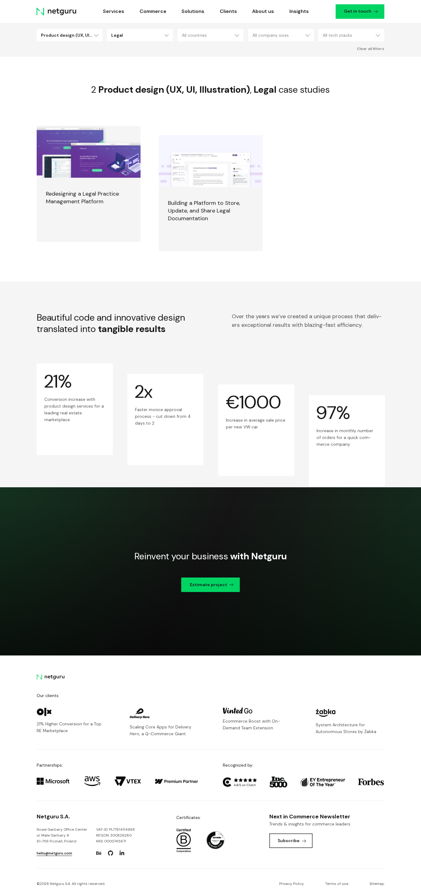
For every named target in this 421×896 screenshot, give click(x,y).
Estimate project (208, 584)
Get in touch (358, 11)
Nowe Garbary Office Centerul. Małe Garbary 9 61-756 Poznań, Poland (62, 835)
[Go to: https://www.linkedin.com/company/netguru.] (122, 853)
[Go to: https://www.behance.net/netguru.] (99, 853)
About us (263, 11)
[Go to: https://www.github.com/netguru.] (110, 853)
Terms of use (336, 883)
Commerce (153, 11)
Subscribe (289, 840)
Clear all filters (370, 48)
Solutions (193, 11)
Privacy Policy (291, 883)
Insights (299, 11)
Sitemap (377, 883)
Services (114, 11)
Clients (228, 11)
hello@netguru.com (54, 853)
